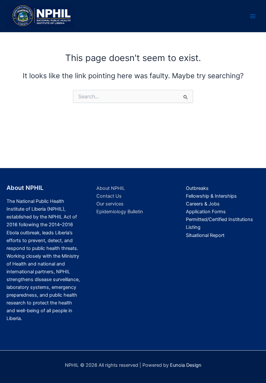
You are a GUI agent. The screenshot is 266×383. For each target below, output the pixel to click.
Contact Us (109, 196)
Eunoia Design (185, 365)
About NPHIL (110, 188)
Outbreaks (197, 188)
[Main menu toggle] (253, 16)
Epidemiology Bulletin (119, 212)
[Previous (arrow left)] (11, 191)
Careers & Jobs (203, 204)
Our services (110, 204)
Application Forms (206, 212)
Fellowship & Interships (211, 196)
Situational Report (205, 235)
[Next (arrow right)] (254, 191)
